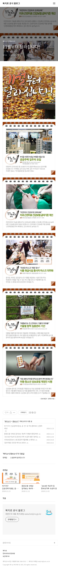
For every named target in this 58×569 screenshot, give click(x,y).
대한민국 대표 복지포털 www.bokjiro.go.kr (23, 514)
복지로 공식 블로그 (11, 3)
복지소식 (8, 421)
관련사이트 (7, 542)
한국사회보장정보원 (9, 553)
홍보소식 (15, 421)
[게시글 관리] (14, 413)
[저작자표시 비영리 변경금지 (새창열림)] (32, 412)
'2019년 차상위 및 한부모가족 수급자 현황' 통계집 (21, 437)
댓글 (4, 498)
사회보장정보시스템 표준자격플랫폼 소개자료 (19, 440)
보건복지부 (6, 556)
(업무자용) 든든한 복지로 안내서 (15, 442)
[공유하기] (10, 413)
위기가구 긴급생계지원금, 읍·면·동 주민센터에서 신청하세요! (23, 427)
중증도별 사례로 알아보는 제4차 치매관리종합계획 (21, 434)
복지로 (5, 550)
